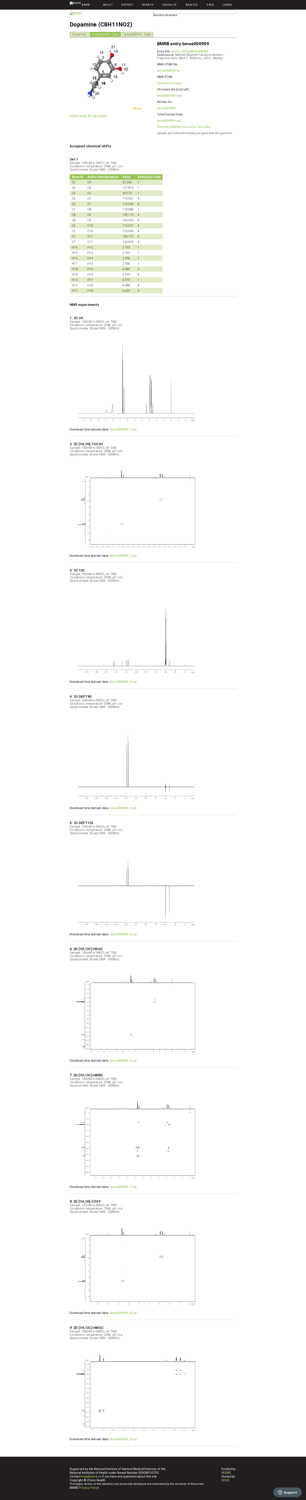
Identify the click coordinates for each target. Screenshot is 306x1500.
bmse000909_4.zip (123, 808)
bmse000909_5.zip (123, 934)
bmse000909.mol (169, 95)
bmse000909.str (168, 70)
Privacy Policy (89, 1487)
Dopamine (79, 34)
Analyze (191, 4)
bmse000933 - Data (137, 34)
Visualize (169, 4)
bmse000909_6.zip (123, 1060)
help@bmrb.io (91, 1476)
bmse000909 (166, 108)
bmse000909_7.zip (123, 1186)
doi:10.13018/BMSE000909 (189, 51)
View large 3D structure (88, 116)
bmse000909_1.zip (123, 429)
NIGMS (226, 1472)
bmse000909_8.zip (123, 1313)
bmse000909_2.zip (123, 555)
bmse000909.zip (169, 120)
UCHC (225, 1480)
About (108, 4)
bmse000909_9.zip (123, 1439)
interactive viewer (169, 83)
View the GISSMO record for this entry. (184, 127)
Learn (227, 4)
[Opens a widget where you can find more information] (287, 1492)
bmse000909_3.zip (123, 681)
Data (210, 4)
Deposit (127, 4)
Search (148, 4)
